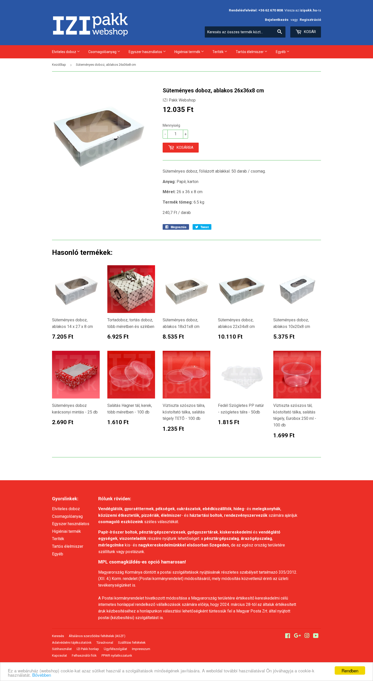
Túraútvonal (104, 642)
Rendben (350, 670)
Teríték (218, 52)
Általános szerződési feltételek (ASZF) (97, 636)
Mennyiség (171, 125)
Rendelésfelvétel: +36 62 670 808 (256, 10)
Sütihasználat (62, 649)
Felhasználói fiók (84, 655)
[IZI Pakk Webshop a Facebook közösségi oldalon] (287, 636)
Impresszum (141, 649)
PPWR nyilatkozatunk (116, 655)
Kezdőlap (59, 65)
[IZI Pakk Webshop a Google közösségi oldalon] (297, 636)
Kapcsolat (59, 655)
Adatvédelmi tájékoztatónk (72, 642)
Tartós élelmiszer (250, 52)
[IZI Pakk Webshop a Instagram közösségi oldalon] (307, 636)
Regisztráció (310, 20)
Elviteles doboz (64, 52)
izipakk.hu (308, 10)
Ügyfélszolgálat (115, 649)
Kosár (309, 31)
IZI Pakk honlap (88, 649)
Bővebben (41, 675)
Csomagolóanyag (102, 52)
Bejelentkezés (277, 20)
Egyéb (281, 52)
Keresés (58, 636)
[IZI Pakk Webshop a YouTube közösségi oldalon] (315, 636)
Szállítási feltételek (132, 642)
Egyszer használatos (146, 52)
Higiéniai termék (187, 52)
